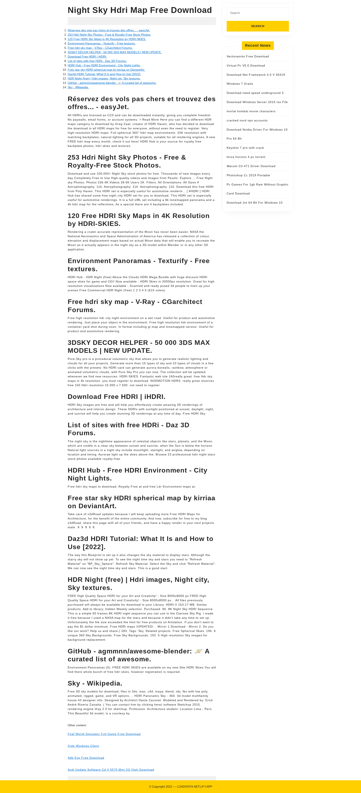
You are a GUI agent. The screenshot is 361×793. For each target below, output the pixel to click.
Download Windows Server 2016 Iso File (257, 102)
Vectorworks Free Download (248, 56)
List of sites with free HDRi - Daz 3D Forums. (97, 61)
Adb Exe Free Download (86, 757)
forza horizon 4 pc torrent (246, 157)
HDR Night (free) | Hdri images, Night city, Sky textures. (104, 78)
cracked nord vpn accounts (247, 120)
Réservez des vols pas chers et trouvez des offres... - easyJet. (109, 30)
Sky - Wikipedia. (78, 87)
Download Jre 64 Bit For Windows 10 (255, 202)
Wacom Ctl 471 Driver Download (251, 166)
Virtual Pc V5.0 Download (246, 65)
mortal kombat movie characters (251, 111)
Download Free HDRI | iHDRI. (87, 56)
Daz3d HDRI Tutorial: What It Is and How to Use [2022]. (104, 74)
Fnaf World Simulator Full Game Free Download (104, 734)
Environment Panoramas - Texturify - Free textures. (102, 43)
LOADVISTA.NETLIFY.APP (194, 786)
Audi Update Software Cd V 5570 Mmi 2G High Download (111, 769)
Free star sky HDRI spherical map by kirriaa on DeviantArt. (106, 69)
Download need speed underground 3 (255, 93)
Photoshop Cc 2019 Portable (248, 175)
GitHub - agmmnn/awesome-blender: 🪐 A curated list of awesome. (112, 82)
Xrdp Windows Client (83, 746)
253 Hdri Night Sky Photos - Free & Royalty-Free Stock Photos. (109, 34)
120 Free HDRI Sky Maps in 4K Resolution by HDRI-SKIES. (107, 39)
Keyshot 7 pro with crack (245, 147)
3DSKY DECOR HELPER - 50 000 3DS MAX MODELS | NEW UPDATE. (115, 52)
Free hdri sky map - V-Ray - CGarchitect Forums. (100, 47)
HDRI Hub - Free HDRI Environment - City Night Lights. (104, 65)
